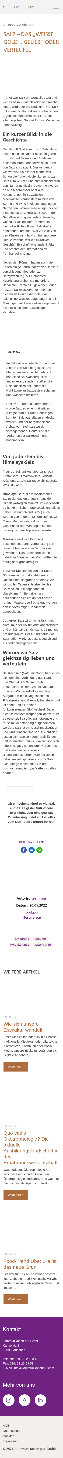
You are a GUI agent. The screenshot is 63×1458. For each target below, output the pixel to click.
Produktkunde (19, 944)
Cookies (8, 1436)
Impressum (10, 1441)
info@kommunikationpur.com (33, 1368)
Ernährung (22, 938)
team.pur (38, 898)
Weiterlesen (15, 1066)
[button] (24, 850)
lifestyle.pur (31, 917)
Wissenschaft (42, 944)
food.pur (31, 912)
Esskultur (40, 938)
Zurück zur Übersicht (20, 24)
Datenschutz (11, 1431)
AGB (6, 1425)
